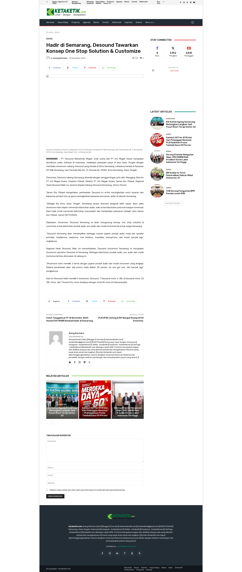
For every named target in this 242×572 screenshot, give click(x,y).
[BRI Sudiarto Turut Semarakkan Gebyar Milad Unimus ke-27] (157, 174)
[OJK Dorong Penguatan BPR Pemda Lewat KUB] (157, 191)
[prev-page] (48, 423)
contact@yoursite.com (126, 546)
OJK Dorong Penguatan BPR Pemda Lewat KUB (180, 192)
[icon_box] (161, 3)
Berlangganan (189, 47)
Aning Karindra (60, 58)
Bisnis (57, 32)
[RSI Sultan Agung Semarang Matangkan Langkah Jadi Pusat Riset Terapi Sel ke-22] (62, 399)
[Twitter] (187, 2)
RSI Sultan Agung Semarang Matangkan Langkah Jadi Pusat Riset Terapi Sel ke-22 (62, 412)
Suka (157, 47)
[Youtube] (194, 2)
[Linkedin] (117, 553)
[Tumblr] (132, 553)
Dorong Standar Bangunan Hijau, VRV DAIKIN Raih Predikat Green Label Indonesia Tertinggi (127, 412)
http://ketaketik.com (76, 336)
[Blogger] (70, 362)
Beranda (49, 32)
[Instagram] (184, 2)
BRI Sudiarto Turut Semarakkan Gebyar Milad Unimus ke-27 (179, 175)
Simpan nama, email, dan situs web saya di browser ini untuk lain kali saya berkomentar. (87, 490)
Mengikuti (173, 47)
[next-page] (52, 423)
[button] (192, 22)
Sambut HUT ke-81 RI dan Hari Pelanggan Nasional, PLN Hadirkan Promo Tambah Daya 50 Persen (95, 412)
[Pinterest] (124, 553)
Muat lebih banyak (172, 203)
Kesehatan (62, 404)
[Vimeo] (190, 2)
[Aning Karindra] (48, 58)
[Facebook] (180, 2)
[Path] (84, 362)
